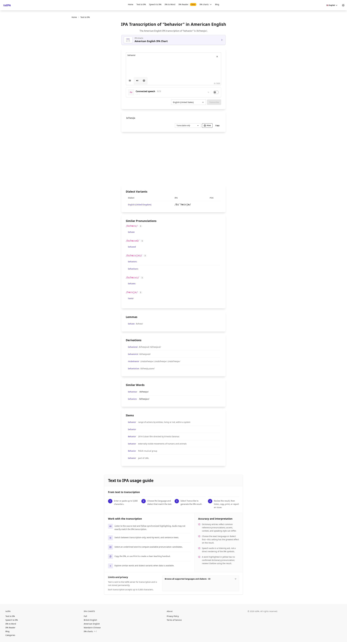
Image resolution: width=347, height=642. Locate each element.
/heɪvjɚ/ (132, 292)
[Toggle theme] (343, 5)
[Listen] (137, 81)
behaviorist (133, 354)
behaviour (132, 391)
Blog (217, 4)
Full (85, 616)
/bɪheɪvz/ (132, 277)
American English (92, 623)
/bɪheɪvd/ (132, 240)
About (170, 611)
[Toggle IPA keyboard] (130, 81)
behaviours (133, 268)
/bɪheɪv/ (132, 225)
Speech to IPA (155, 4)
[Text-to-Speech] (144, 81)
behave (131, 232)
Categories (10, 635)
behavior (132, 422)
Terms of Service (174, 620)
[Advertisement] (173, 159)
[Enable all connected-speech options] (216, 92)
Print (209, 125)
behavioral (133, 347)
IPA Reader (187, 4)
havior (131, 298)
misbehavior (133, 361)
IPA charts (204, 4)
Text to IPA (141, 4)
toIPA (7, 5)
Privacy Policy (173, 616)
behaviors (132, 261)
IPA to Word (170, 4)
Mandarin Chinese (92, 627)
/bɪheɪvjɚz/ (134, 255)
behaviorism (133, 368)
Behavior (132, 436)
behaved (132, 246)
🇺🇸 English (330, 5)
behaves (132, 283)
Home (130, 4)
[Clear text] (217, 57)
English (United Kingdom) (139, 204)
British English (90, 620)
